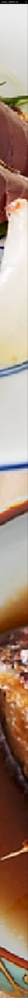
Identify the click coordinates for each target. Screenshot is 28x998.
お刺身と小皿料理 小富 (9, 2)
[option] (14, 499)
